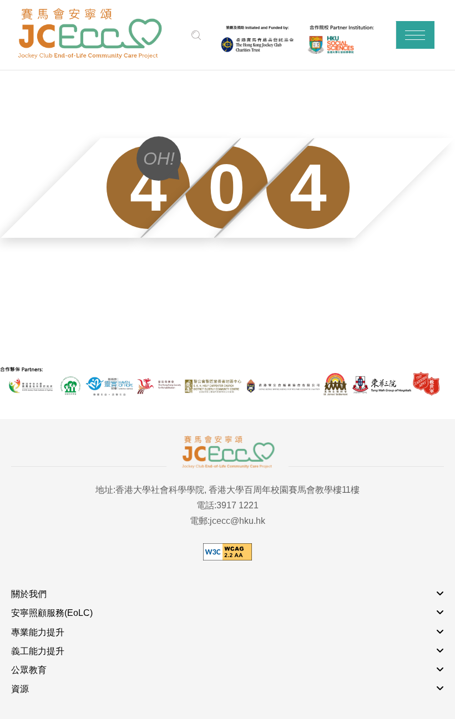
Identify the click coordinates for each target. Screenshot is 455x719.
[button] (415, 35)
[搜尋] (196, 35)
